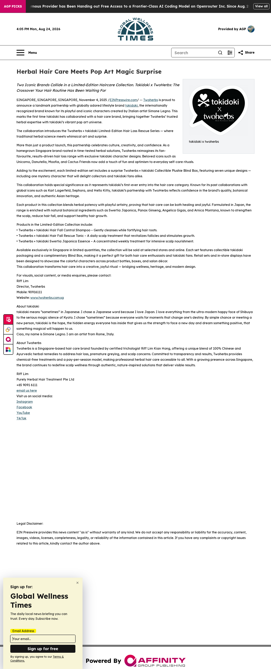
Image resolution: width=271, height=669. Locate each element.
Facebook (24, 407)
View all (261, 6)
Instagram (24, 402)
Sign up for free (43, 648)
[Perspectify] (8, 329)
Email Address (23, 631)
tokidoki (131, 105)
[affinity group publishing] (8, 339)
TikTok (21, 418)
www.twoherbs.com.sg (47, 298)
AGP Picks (13, 6)
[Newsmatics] (8, 349)
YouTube (23, 413)
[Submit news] (8, 320)
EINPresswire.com (123, 100)
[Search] (220, 52)
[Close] (77, 583)
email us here (26, 390)
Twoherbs (150, 100)
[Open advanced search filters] (229, 52)
